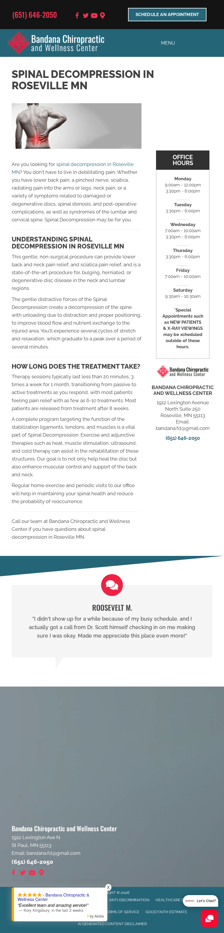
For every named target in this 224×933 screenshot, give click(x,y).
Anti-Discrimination (129, 900)
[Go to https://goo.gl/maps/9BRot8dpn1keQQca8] (102, 16)
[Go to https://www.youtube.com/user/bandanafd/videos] (94, 16)
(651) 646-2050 (34, 14)
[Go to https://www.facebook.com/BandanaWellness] (77, 16)
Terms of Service (121, 912)
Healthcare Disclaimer (179, 900)
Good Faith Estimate (166, 912)
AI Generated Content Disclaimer (112, 924)
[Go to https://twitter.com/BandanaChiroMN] (86, 16)
